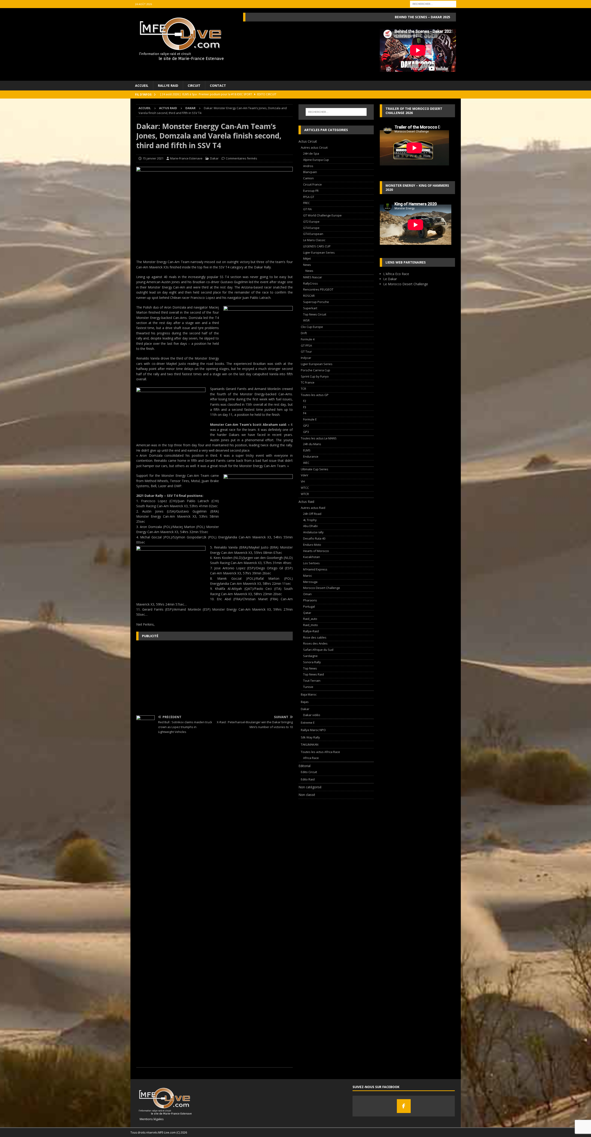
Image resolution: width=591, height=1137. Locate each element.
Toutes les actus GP (315, 395)
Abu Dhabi (310, 526)
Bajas (305, 702)
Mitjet (307, 258)
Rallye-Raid (311, 631)
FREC (306, 203)
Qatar (307, 613)
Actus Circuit (308, 141)
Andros (308, 166)
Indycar (306, 358)
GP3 (306, 432)
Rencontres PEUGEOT (318, 289)
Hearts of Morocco (316, 551)
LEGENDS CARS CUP (317, 246)
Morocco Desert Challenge (321, 588)
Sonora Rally (312, 662)
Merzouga (310, 582)
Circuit (194, 85)
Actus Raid (168, 108)
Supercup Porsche (316, 302)
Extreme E (308, 722)
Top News (310, 668)
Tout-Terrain (311, 680)
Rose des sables (314, 637)
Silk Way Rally (310, 737)
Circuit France (312, 184)
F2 (304, 401)
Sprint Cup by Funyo (315, 376)
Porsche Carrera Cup (315, 370)
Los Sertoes (311, 563)
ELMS (307, 450)
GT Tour (306, 351)
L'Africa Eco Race (396, 274)
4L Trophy (310, 520)
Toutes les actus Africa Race (320, 752)
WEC (306, 463)
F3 (304, 407)
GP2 (306, 425)
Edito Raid (308, 779)
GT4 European (313, 234)
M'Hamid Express (315, 569)
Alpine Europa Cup (316, 160)
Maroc (307, 575)
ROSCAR (309, 296)
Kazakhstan (311, 557)
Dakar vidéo (311, 715)
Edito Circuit (309, 772)
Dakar (214, 158)
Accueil (141, 85)
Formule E (310, 419)
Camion (308, 178)
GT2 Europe (311, 221)
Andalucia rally (313, 532)
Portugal (309, 606)
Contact (218, 85)
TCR (303, 389)
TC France (307, 382)
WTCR (305, 494)
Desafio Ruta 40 (314, 538)
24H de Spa (311, 153)
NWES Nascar (312, 277)
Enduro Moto (312, 545)
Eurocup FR (311, 191)
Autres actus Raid (313, 508)
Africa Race (311, 758)
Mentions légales (150, 1119)
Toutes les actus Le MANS (319, 438)
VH (303, 481)
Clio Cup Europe (312, 327)
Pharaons (310, 600)
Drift (304, 333)
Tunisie (308, 687)
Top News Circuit (314, 314)
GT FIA (307, 209)
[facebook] (404, 1106)
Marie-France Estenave (186, 158)
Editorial (305, 766)
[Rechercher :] (433, 3)
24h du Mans (312, 444)
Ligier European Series (319, 252)
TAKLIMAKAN (309, 744)
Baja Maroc (309, 694)
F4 (304, 413)
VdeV (304, 475)
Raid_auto (310, 619)
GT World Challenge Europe (322, 215)
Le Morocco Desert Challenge (405, 284)
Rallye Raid (168, 85)
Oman (307, 594)
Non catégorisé (310, 787)
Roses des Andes (315, 643)
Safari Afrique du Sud (318, 650)
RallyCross (310, 283)
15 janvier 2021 (153, 158)
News (307, 265)
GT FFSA (306, 345)
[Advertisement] (214, 677)
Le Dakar (390, 279)
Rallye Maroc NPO (313, 730)
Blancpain (310, 172)
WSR (306, 320)
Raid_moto (310, 625)
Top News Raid (313, 674)
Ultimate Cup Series (314, 469)
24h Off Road (312, 514)
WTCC (305, 488)
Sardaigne (310, 656)
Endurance (310, 456)
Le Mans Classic (314, 240)
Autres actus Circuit (314, 147)
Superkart (310, 308)
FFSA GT (308, 197)
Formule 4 (307, 339)
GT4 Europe (311, 228)
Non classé (307, 794)
